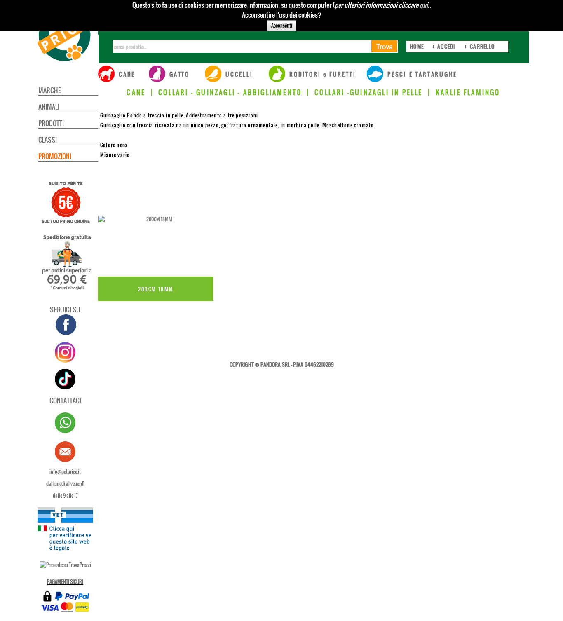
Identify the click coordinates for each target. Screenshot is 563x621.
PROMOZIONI (54, 156)
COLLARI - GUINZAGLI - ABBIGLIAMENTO (230, 92)
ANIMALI (48, 107)
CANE (136, 92)
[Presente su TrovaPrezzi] (65, 564)
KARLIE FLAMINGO (468, 92)
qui (424, 5)
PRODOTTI (51, 123)
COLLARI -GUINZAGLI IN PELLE (368, 92)
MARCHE (49, 90)
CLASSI (47, 140)
